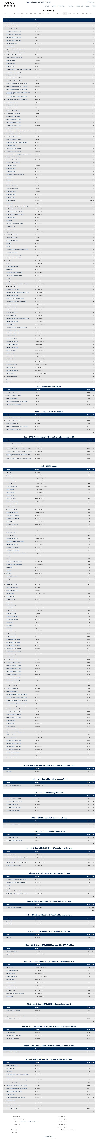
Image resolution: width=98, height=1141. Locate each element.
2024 (14, 13)
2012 (65, 13)
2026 (5, 13)
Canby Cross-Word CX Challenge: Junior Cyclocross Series (18, 154)
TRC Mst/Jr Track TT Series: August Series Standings (17, 249)
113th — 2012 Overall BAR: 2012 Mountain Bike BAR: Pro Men (49, 945)
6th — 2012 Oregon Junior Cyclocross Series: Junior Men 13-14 (49, 437)
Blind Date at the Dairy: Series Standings (14, 208)
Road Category (61, 1124)
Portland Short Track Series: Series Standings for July (17, 292)
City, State (15, 1119)
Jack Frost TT (9, 379)
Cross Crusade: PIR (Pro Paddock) (13, 72)
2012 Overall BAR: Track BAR (12, 804)
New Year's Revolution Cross (12, 23)
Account (47, 1136)
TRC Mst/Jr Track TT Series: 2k (12, 289)
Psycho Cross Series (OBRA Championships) (15, 49)
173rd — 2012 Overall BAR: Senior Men (49, 831)
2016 (48, 13)
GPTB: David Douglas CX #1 (12, 234)
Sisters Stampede (10, 361)
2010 (74, 13)
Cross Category (61, 1121)
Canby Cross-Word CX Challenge (13, 110)
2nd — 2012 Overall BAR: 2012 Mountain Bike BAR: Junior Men (49, 961)
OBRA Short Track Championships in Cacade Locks (17, 284)
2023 (18, 13)
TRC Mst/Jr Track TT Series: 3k (12, 286)
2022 (22, 13)
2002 (18, 16)
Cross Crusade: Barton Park (12, 102)
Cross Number (14, 1132)
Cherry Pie (8, 382)
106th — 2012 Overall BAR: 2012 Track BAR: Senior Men (49, 901)
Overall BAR (8, 771)
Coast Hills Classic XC (10, 367)
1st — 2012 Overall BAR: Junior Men (49, 792)
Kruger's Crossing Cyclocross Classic (14, 77)
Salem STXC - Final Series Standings (13, 255)
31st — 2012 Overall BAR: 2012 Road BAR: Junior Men (49, 931)
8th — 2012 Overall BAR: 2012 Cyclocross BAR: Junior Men (49, 1059)
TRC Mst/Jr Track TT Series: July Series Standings (16, 301)
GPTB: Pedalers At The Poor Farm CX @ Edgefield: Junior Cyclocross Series (18, 93)
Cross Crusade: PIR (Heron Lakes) (13, 148)
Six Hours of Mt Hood (11, 315)
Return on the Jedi (10, 353)
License (16, 1127)
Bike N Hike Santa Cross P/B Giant (13, 31)
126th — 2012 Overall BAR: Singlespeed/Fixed (49, 779)
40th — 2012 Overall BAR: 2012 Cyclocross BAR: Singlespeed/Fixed (49, 1026)
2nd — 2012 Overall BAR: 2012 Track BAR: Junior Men (49, 873)
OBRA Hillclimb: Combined (12, 266)
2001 (22, 16)
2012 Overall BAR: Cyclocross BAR (13, 785)
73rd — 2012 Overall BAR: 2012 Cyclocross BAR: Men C (49, 1004)
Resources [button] (79, 6)
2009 (78, 13)
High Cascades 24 (10, 232)
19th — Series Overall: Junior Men (49, 412)
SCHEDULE (36, 2)
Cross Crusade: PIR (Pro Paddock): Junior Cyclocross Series (18, 69)
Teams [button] (54, 6)
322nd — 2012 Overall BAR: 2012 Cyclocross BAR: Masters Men (49, 1046)
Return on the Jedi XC (10, 350)
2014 (57, 13)
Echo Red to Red (9, 373)
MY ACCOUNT (91, 2)
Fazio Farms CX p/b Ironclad (12, 185)
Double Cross (9, 220)
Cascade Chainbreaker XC (11, 364)
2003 (14, 16)
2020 (31, 13)
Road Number (14, 1129)
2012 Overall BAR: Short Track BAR (13, 798)
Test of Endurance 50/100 (11, 338)
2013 (61, 13)
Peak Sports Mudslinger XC (12, 370)
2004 (10, 16)
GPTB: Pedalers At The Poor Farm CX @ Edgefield (16, 96)
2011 (70, 13)
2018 (40, 13)
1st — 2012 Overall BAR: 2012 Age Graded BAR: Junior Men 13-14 (49, 765)
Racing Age (15, 1116)
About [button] (87, 6)
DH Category (62, 1119)
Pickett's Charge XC (10, 324)
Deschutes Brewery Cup (11, 43)
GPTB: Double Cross (10, 226)
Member (63, 1129)
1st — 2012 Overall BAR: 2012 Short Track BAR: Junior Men (49, 848)
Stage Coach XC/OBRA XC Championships (15, 298)
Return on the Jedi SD (10, 356)
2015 (52, 13)
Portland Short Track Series (12, 295)
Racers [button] (47, 6)
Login (51, 1136)
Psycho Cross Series (10, 60)
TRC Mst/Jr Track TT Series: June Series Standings (16, 327)
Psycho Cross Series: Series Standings (14, 54)
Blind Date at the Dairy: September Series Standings (17, 206)
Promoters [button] (62, 6)
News (93, 6)
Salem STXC (8, 260)
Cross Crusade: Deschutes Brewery (13, 119)
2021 (27, 13)
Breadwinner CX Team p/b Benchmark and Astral (29, 1121)
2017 (44, 13)
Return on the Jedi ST (10, 359)
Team (16, 1121)
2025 (9, 13)
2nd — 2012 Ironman (49, 466)
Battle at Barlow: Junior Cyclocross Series (15, 174)
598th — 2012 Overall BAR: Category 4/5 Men (49, 818)
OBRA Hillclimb (9, 269)
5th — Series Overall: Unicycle (49, 386)
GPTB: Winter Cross (10, 46)
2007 (87, 13)
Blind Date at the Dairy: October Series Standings (16, 142)
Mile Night (8, 243)
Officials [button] (71, 6)
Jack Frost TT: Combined (11, 376)
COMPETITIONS (45, 2)
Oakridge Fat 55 (9, 203)
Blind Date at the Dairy (11, 145)
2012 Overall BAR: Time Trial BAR (13, 810)
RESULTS (29, 2)
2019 (35, 13)
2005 (5, 16)
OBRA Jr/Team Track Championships (14, 272)
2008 (83, 13)
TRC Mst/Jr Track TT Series (11, 252)
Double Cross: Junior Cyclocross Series (14, 223)
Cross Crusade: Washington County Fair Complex (16, 83)
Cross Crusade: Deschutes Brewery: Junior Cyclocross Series (19, 131)
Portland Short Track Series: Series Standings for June (17, 318)
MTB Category (61, 1116)
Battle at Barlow (9, 177)
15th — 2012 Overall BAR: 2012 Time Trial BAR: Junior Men (49, 915)
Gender (16, 1124)
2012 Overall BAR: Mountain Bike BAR (14, 801)
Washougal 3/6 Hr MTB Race (12, 344)
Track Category (61, 1127)
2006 (91, 13)
